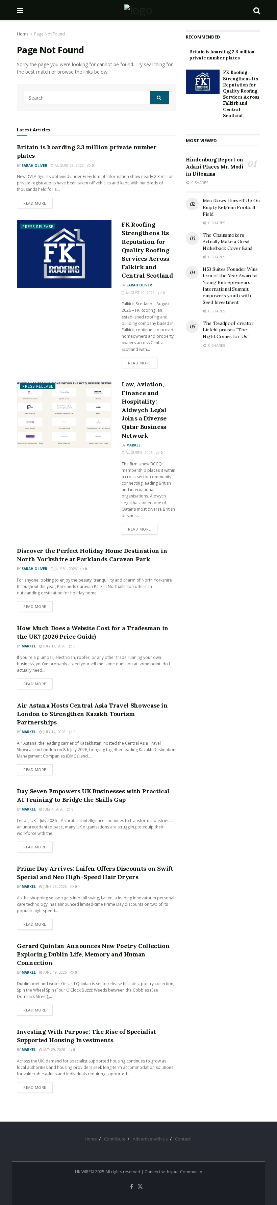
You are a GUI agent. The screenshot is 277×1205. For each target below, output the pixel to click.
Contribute (115, 1139)
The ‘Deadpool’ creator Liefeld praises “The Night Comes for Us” (228, 329)
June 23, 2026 (54, 886)
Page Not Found (49, 34)
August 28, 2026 (69, 165)
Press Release (37, 226)
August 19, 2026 (140, 292)
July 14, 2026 (54, 731)
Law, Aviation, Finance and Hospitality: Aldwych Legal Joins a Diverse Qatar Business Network (144, 409)
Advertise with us (150, 1139)
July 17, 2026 (54, 646)
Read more (38, 203)
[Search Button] (256, 10)
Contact (183, 1139)
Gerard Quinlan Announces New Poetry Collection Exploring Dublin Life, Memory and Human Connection (93, 954)
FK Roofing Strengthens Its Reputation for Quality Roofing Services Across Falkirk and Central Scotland (147, 250)
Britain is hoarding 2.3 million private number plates (221, 55)
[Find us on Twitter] (140, 1186)
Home (23, 34)
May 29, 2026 (53, 1049)
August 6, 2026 (139, 452)
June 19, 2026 (54, 972)
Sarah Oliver (34, 165)
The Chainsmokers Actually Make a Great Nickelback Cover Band (227, 241)
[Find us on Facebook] (131, 1186)
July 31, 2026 (65, 568)
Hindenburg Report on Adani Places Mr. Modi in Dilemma (215, 166)
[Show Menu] (20, 10)
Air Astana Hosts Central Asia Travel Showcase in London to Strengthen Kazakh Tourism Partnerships (92, 713)
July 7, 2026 (53, 809)
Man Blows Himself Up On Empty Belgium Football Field (231, 207)
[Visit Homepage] (138, 10)
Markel (133, 445)
